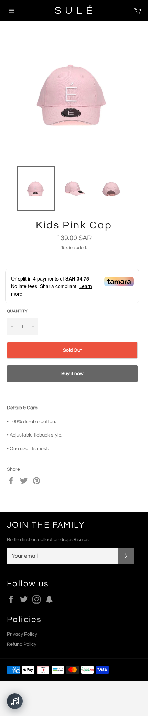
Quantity (17, 311)
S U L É (74, 10)
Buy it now (72, 373)
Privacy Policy (22, 634)
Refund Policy (21, 644)
